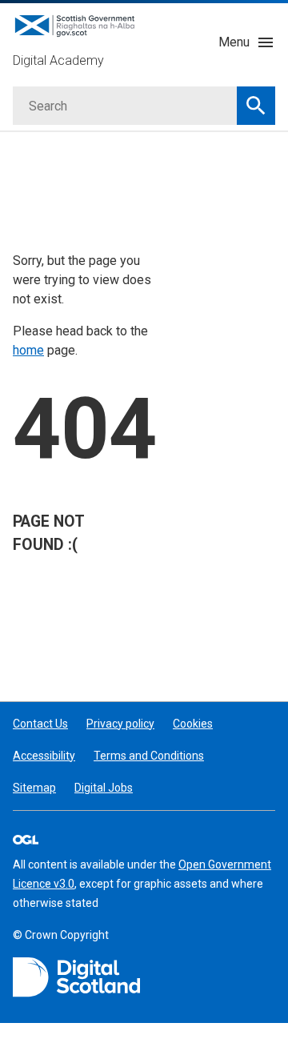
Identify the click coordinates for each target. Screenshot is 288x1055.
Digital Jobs (103, 787)
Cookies (193, 723)
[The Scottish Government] (77, 977)
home (28, 350)
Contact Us (40, 723)
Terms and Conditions (149, 755)
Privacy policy (120, 723)
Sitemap (34, 787)
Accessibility (44, 755)
